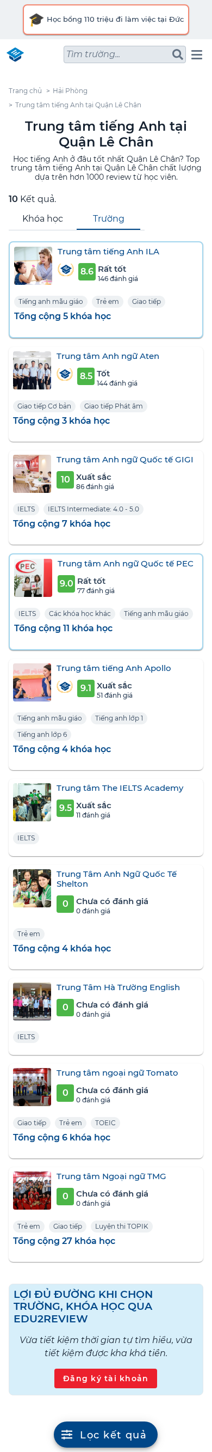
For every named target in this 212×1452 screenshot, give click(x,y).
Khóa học (42, 218)
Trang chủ (25, 91)
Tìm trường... (93, 54)
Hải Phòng (70, 91)
